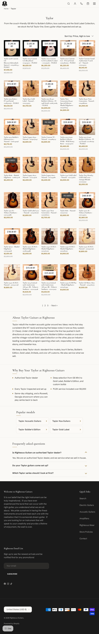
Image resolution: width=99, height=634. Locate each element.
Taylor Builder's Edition (29, 429)
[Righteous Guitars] (4, 4)
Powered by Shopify (11, 623)
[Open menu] (94, 3)
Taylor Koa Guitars (61, 421)
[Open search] (68, 3)
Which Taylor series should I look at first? (32, 473)
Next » (54, 305)
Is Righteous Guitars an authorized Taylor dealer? (36, 452)
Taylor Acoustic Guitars (29, 421)
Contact (83, 538)
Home (6, 9)
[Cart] (87, 3)
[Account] (75, 3)
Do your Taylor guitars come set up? (30, 465)
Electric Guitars (87, 505)
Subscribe (12, 574)
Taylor (13, 9)
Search (83, 498)
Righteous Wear (87, 525)
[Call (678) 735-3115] (81, 3)
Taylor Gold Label (60, 429)
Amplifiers (84, 518)
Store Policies (86, 532)
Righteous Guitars (16, 618)
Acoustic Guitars (87, 511)
